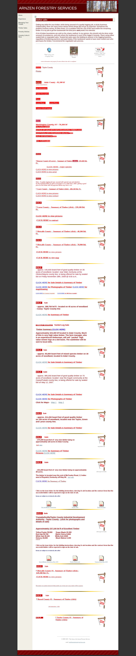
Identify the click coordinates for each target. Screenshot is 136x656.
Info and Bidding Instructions (48, 507)
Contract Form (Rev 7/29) (101, 562)
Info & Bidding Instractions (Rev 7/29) (48, 562)
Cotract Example (101, 507)
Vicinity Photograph (75, 562)
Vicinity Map (75, 507)
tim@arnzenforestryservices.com (77, 642)
